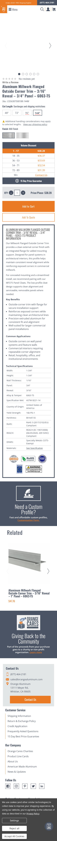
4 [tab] (30, 74)
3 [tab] (27, 74)
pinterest (24, 786)
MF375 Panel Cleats (16, 282)
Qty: (6, 192)
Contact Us (41, 175)
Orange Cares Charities (20, 751)
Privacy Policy (32, 813)
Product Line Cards (18, 756)
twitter (33, 786)
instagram (16, 786)
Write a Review (10, 82)
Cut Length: (23, 106)
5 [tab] (34, 74)
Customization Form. (28, 520)
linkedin (41, 786)
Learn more (36, 652)
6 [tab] (38, 74)
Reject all (14, 828)
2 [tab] (23, 74)
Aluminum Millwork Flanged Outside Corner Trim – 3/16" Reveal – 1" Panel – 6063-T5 (29, 593)
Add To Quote (28, 217)
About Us (13, 761)
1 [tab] (19, 74)
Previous (6, 42)
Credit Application (17, 726)
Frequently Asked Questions (23, 731)
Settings (14, 820)
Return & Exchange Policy (22, 721)
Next (51, 42)
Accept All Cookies (14, 836)
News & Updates (17, 771)
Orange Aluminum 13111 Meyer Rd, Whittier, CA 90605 (20, 687)
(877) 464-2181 (47, 2)
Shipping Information (19, 716)
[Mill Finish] (8, 135)
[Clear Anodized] (22, 135)
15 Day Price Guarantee (31, 181)
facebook (8, 786)
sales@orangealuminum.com (26, 679)
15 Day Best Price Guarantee (23, 736)
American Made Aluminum (22, 766)
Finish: (10, 129)
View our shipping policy (35, 124)
